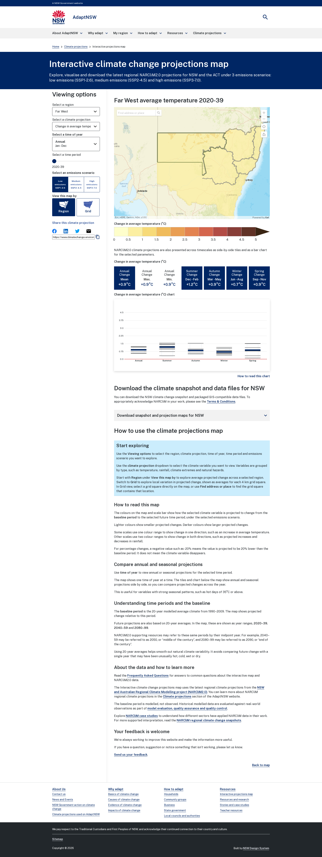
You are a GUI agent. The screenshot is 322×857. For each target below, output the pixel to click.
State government (175, 810)
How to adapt (173, 789)
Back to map (261, 765)
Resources (228, 789)
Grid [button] (92, 210)
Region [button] (67, 210)
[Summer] (167, 336)
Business (169, 804)
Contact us (59, 794)
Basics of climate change (123, 794)
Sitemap (57, 839)
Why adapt (115, 789)
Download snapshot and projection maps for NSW (192, 415)
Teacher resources (231, 810)
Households (171, 794)
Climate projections (76, 46)
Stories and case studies (234, 804)
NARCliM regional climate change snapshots (209, 720)
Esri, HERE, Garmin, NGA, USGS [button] (131, 217)
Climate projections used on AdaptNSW (76, 814)
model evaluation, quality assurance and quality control (187, 708)
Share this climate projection (73, 223)
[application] (192, 163)
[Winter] (224, 336)
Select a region (63, 105)
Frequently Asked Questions (148, 675)
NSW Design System (256, 848)
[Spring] (252, 336)
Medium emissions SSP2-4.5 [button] (77, 184)
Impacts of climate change (124, 810)
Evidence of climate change (125, 804)
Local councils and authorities (182, 815)
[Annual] (138, 336)
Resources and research (234, 799)
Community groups (175, 799)
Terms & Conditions (221, 401)
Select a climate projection (71, 119)
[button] (67, 33)
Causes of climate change (124, 799)
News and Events (62, 799)
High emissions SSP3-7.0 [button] (93, 184)
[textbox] (136, 113)
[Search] (159, 113)
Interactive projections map (236, 794)
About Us (59, 789)
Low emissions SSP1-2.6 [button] (61, 184)
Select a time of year (67, 134)
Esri (267, 217)
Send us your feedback (130, 754)
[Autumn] (195, 336)
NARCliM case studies (142, 716)
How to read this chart (254, 376)
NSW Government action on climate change (73, 806)
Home (55, 46)
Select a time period (66, 155)
